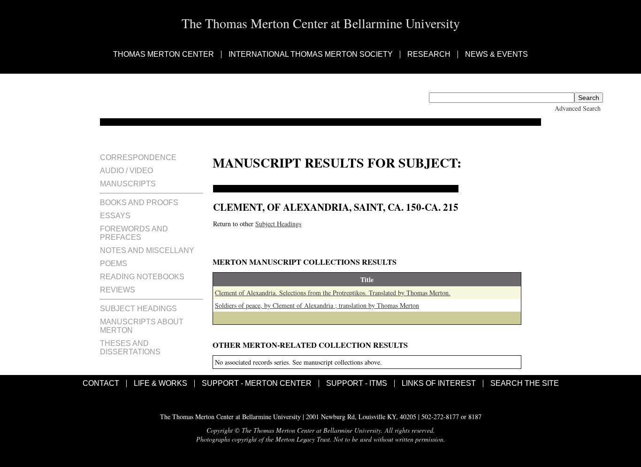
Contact (101, 383)
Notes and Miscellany (147, 250)
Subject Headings (138, 309)
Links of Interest (439, 383)
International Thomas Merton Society (311, 54)
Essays (115, 216)
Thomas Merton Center (163, 54)
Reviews (117, 290)
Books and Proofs (139, 203)
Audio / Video (126, 171)
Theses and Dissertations (130, 347)
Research (428, 54)
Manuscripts (128, 184)
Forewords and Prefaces (134, 233)
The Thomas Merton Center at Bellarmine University (321, 23)
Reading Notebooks (142, 277)
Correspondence (138, 157)
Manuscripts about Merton (141, 326)
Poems (113, 264)
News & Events (496, 54)
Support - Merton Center (257, 383)
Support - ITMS (356, 383)
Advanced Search (578, 108)
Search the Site (524, 383)
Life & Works (160, 383)
